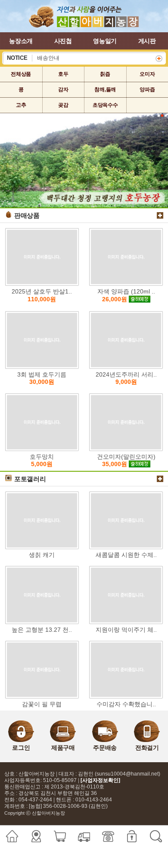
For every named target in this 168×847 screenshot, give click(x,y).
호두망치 (42, 460)
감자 (63, 90)
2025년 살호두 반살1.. (42, 295)
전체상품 (21, 74)
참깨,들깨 (105, 90)
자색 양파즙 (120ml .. (126, 295)
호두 (63, 74)
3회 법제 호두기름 (41, 378)
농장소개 (21, 40)
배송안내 (48, 58)
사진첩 (63, 40)
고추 (21, 105)
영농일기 (105, 40)
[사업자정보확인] (100, 780)
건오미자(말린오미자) (126, 460)
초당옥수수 (105, 105)
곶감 (63, 105)
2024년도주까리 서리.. (126, 378)
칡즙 (105, 74)
